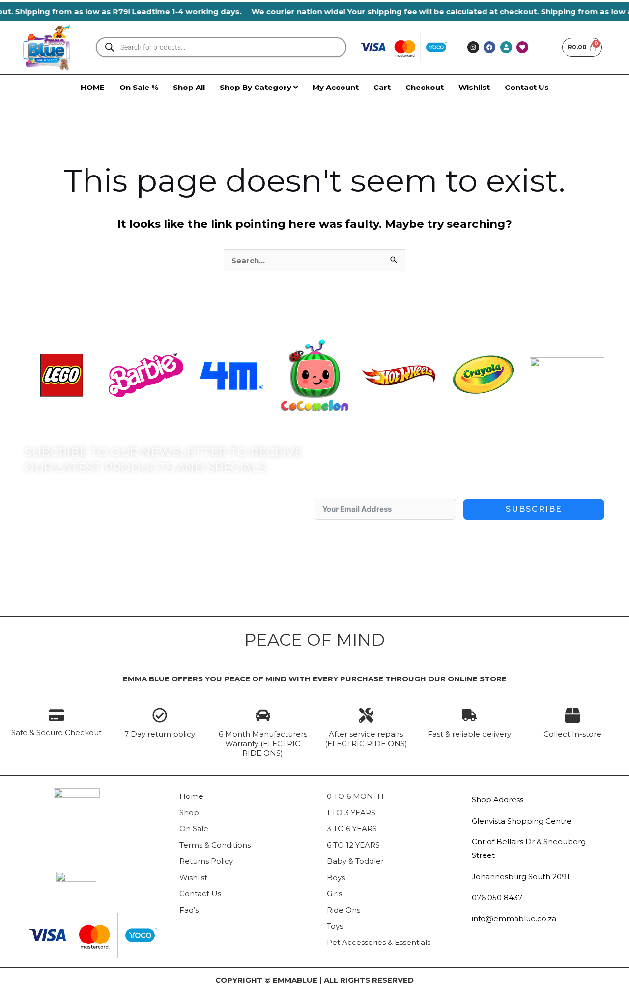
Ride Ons (343, 909)
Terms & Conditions (215, 845)
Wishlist (193, 877)
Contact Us (200, 893)
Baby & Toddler (355, 861)
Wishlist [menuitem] (474, 87)
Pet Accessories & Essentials (378, 942)
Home (191, 796)
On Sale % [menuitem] (138, 87)
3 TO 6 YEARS (352, 828)
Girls (334, 893)
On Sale (193, 828)
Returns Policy (206, 861)
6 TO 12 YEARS (353, 845)
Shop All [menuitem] (189, 87)
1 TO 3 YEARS (351, 812)
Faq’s (189, 909)
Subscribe (534, 509)
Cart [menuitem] (382, 87)
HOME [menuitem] (93, 87)
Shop (189, 812)
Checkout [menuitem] (424, 87)
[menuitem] (259, 87)
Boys (336, 877)
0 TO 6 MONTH (355, 796)
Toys (335, 926)
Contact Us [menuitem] (527, 87)
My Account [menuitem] (336, 87)
